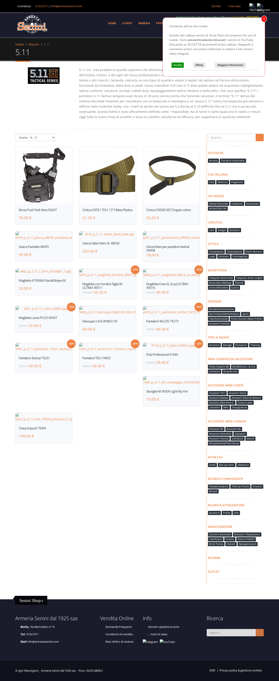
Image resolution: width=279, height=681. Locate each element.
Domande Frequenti (118, 627)
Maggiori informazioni (230, 65)
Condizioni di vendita (119, 634)
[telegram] (260, 6)
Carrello (216, 6)
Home (112, 23)
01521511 (42, 6)
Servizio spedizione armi (163, 627)
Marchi (34, 44)
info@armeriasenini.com (66, 6)
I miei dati (234, 6)
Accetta (177, 65)
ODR (212, 670)
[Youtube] (252, 6)
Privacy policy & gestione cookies (240, 670)
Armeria (144, 23)
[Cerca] (260, 137)
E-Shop (127, 23)
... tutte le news (157, 634)
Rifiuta (199, 65)
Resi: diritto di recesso (119, 642)
